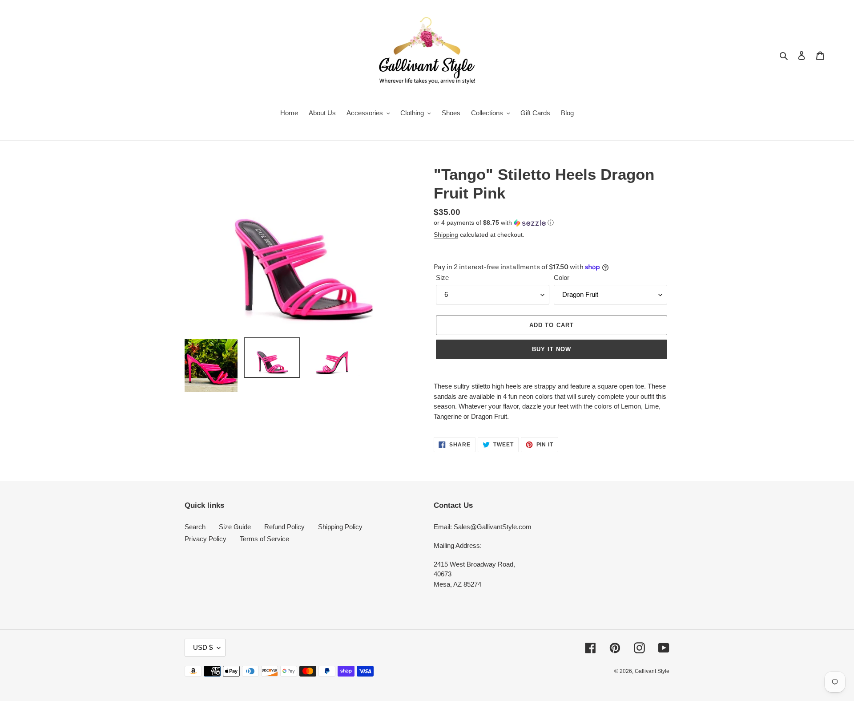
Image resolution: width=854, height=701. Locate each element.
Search (195, 527)
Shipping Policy (340, 527)
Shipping (446, 234)
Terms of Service (264, 539)
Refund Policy (284, 527)
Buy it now (551, 349)
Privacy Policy (205, 539)
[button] (494, 223)
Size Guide (235, 527)
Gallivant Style (652, 671)
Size (442, 277)
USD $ (203, 647)
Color (561, 277)
